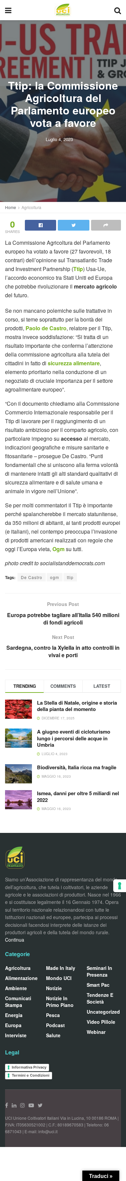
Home (10, 207)
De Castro (31, 577)
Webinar (96, 1031)
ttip (70, 577)
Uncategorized (103, 1011)
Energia (14, 1015)
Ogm (59, 549)
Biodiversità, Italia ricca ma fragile (76, 767)
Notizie (54, 988)
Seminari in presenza (99, 971)
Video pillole (101, 1021)
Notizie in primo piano (60, 1001)
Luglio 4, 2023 (59, 139)
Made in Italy (60, 968)
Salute (53, 1035)
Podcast (55, 1025)
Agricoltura (31, 207)
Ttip (78, 269)
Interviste (16, 1035)
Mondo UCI (59, 978)
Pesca (53, 1015)
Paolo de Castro (46, 328)
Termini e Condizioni (30, 1075)
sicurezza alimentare (74, 363)
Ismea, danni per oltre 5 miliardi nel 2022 (78, 796)
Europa (13, 1025)
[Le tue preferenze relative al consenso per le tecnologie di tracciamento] (119, 885)
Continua (14, 939)
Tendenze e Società (100, 998)
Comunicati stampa (18, 1001)
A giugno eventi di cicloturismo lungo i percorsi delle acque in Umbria (73, 738)
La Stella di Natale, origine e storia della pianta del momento (77, 706)
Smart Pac (98, 984)
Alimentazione (21, 978)
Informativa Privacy (29, 1067)
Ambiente (16, 988)
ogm (54, 577)
